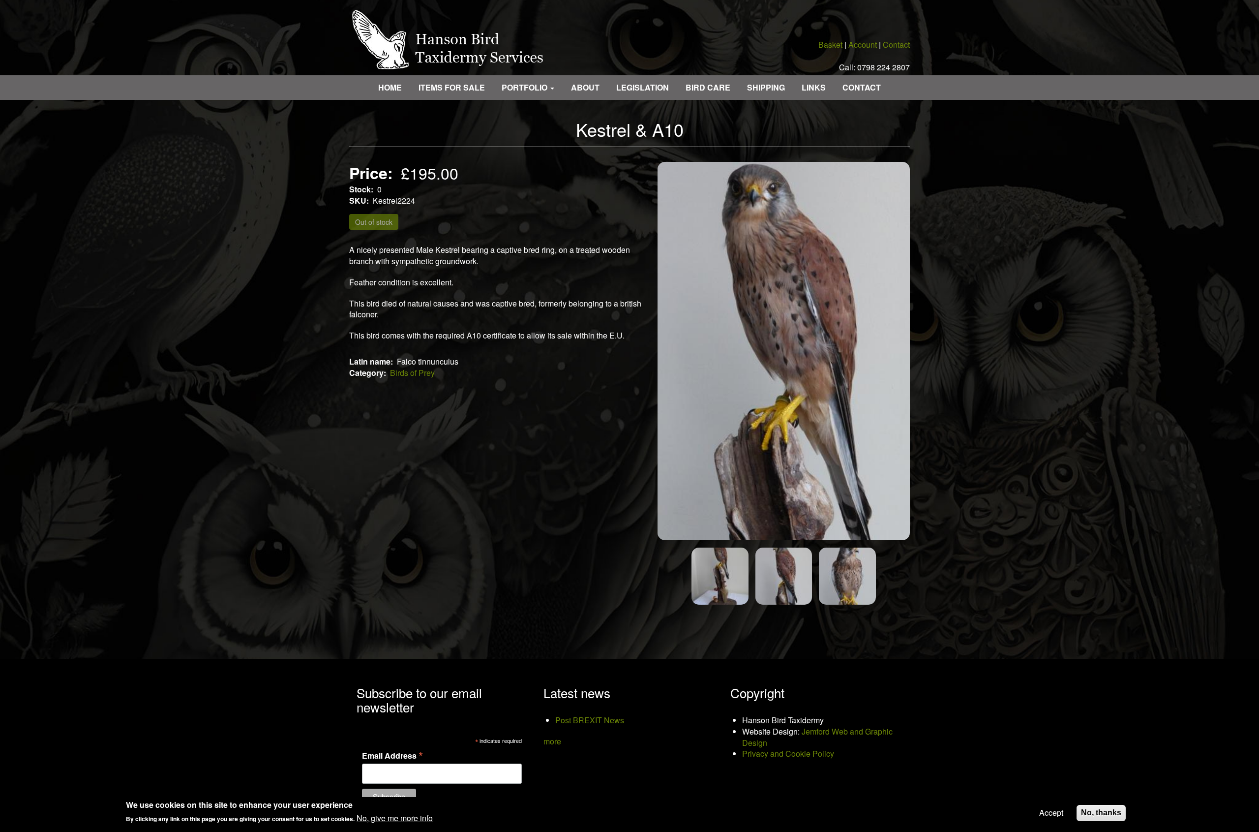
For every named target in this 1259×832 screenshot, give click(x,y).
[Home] (451, 37)
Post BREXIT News (589, 720)
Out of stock (373, 222)
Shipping (766, 87)
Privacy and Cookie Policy (788, 753)
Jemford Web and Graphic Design (817, 737)
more (552, 741)
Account (862, 44)
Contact (896, 44)
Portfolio (525, 87)
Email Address (392, 754)
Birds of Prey (412, 372)
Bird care (708, 87)
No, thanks (1101, 812)
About (585, 87)
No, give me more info (395, 818)
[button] (784, 351)
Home (390, 87)
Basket (830, 44)
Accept (1051, 812)
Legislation (642, 87)
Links (814, 87)
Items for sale (452, 87)
